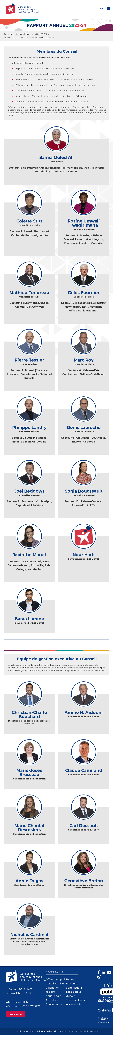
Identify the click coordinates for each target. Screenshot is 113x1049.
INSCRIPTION (15, 1014)
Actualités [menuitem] (52, 1000)
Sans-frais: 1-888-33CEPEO (24, 1006)
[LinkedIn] (104, 972)
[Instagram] (99, 976)
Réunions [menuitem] (72, 979)
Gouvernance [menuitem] (54, 1004)
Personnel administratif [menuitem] (74, 985)
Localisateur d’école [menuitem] (73, 994)
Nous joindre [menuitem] (53, 996)
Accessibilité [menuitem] (74, 1004)
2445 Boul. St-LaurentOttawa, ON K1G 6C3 (19, 991)
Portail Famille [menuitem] (55, 983)
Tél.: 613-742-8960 (18, 1002)
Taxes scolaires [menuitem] (75, 1000)
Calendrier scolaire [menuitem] (52, 989)
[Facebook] (99, 972)
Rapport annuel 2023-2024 (31, 34)
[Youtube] (110, 972)
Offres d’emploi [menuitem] (55, 979)
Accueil (8, 34)
